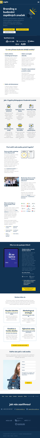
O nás (6, 396)
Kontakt (37, 396)
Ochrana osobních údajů (27, 433)
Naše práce (20, 396)
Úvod (3, 396)
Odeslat (28, 382)
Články (25, 396)
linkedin (11, 435)
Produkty (15, 396)
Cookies (20, 433)
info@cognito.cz (20, 409)
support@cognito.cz (33, 409)
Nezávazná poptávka (9, 32)
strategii (28, 195)
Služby (10, 396)
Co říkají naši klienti (22, 29)
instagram (16, 435)
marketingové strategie (11, 168)
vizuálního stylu (24, 196)
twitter (8, 435)
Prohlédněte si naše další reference (28, 289)
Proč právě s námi (9, 29)
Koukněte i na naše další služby (20, 345)
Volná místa (31, 396)
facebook (4, 435)
